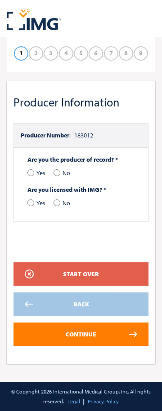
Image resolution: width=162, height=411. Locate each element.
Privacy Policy (103, 401)
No (66, 173)
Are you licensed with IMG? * (66, 190)
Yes (40, 173)
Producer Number (45, 135)
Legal (74, 401)
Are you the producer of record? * (72, 159)
